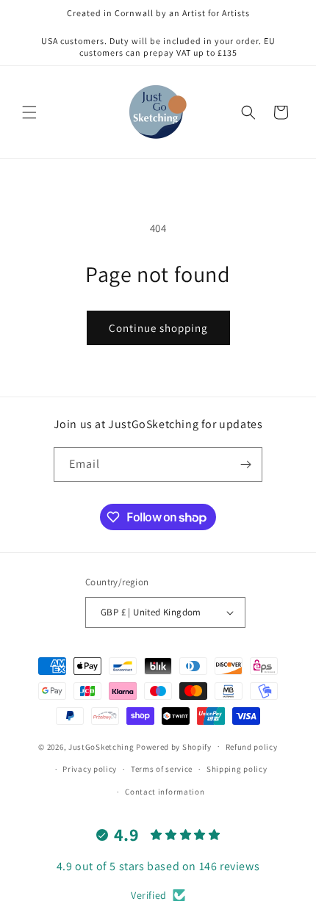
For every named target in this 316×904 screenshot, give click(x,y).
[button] (29, 112)
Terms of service (162, 769)
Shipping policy (237, 769)
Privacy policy (89, 769)
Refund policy (252, 747)
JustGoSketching (101, 746)
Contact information (164, 792)
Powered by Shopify (174, 746)
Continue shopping (158, 328)
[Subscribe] (245, 464)
